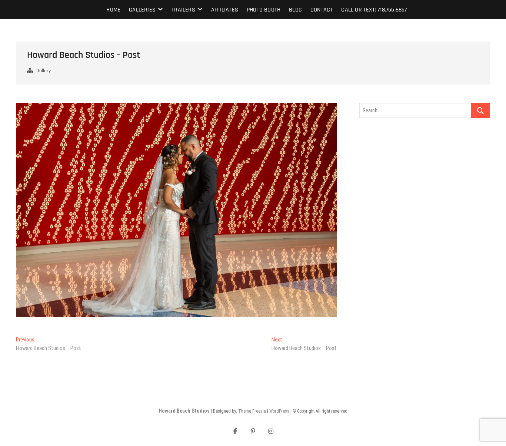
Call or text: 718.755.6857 (374, 10)
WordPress (279, 411)
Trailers (183, 10)
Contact (321, 10)
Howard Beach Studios (184, 411)
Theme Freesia (252, 411)
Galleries (142, 10)
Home (113, 10)
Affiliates (224, 10)
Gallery (43, 70)
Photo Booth (263, 10)
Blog (295, 10)
